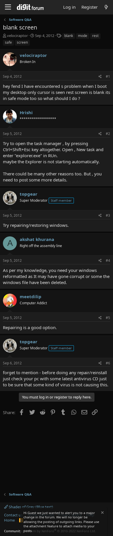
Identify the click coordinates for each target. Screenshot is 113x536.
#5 (108, 317)
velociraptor (17, 35)
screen (22, 42)
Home (9, 520)
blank (68, 35)
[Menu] (8, 7)
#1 (108, 76)
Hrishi (26, 112)
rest (95, 35)
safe (8, 42)
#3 (108, 215)
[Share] (100, 76)
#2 (108, 133)
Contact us (13, 515)
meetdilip (30, 296)
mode (82, 35)
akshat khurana (37, 239)
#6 (108, 363)
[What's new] (106, 7)
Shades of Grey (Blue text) (30, 506)
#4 (108, 260)
